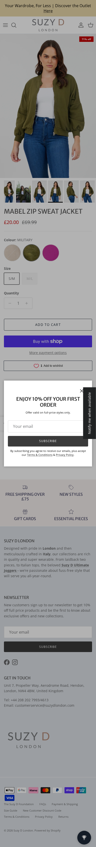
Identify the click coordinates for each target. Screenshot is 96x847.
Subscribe (48, 441)
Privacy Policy (65, 455)
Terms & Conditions (39, 455)
